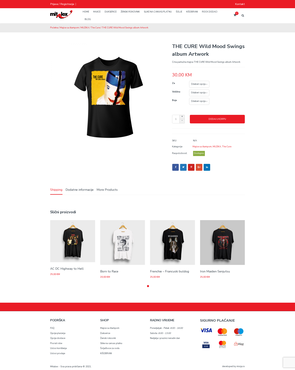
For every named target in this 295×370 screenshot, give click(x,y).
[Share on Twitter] (183, 167)
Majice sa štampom (69, 27)
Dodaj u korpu (217, 119)
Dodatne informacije (80, 190)
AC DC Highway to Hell (67, 269)
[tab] (56, 190)
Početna (54, 27)
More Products (107, 190)
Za (173, 83)
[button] (148, 286)
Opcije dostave (57, 338)
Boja (174, 100)
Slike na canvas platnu (111, 343)
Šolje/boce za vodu (110, 348)
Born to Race (109, 271)
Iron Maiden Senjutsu (215, 271)
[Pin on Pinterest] (191, 167)
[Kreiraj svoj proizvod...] (61, 17)
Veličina (176, 91)
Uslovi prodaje (57, 353)
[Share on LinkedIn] (206, 167)
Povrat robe (56, 343)
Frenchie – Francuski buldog (169, 271)
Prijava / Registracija (62, 4)
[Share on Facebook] (175, 167)
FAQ (52, 328)
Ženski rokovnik (108, 338)
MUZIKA (85, 27)
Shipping (56, 190)
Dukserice (105, 333)
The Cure (95, 27)
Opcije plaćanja (57, 333)
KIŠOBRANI (106, 353)
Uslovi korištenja (58, 348)
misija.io (241, 366)
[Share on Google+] (199, 167)
